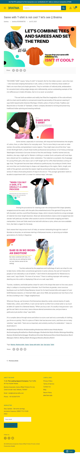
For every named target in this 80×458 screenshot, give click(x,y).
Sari (42, 344)
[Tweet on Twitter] (21, 70)
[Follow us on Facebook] (5, 438)
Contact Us (47, 387)
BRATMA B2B (47, 395)
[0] (74, 8)
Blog (44, 389)
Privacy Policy (47, 381)
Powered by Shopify (9, 446)
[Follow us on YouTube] (12, 438)
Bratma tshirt (20, 344)
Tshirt (52, 344)
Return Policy (47, 392)
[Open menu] (5, 8)
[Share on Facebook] (13, 70)
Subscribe (10, 425)
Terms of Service (48, 384)
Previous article (13, 361)
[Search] (63, 8)
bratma (6, 21)
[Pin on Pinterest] (17, 70)
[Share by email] (24, 70)
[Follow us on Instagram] (9, 438)
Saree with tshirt (35, 344)
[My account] (71, 8)
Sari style (47, 344)
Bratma (13, 344)
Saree (27, 344)
